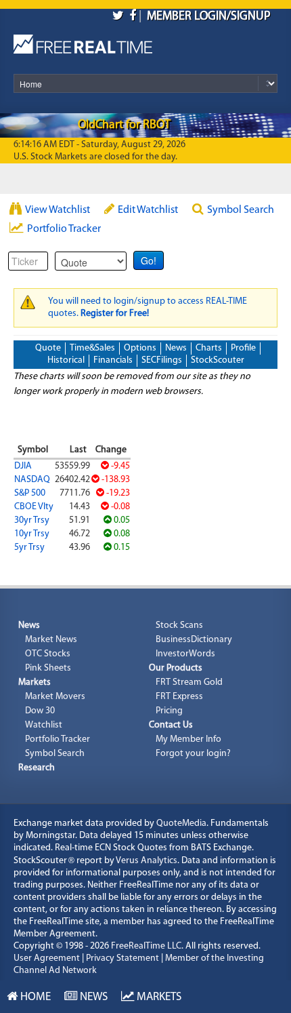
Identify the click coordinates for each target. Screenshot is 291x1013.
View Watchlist (57, 210)
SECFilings (161, 360)
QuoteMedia (181, 823)
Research (36, 768)
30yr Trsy (31, 520)
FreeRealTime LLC (146, 946)
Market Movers (55, 697)
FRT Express (179, 697)
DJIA (23, 466)
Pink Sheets (48, 668)
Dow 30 (40, 711)
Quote (48, 348)
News (176, 348)
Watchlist (43, 725)
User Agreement (47, 958)
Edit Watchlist (148, 210)
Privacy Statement (122, 958)
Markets (34, 682)
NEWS (92, 997)
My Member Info (188, 739)
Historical (66, 360)
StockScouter (217, 360)
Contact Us (171, 725)
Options (140, 348)
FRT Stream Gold (189, 682)
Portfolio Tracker (64, 229)
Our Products (175, 668)
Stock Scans (179, 625)
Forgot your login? (193, 754)
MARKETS (157, 997)
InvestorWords (185, 654)
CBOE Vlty (33, 507)
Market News (51, 640)
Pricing (169, 711)
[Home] (83, 41)
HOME (34, 997)
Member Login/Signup (209, 17)
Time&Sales (92, 348)
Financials (113, 360)
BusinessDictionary (194, 640)
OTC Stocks (47, 654)
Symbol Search (240, 210)
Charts (209, 348)
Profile (243, 348)
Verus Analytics (146, 861)
